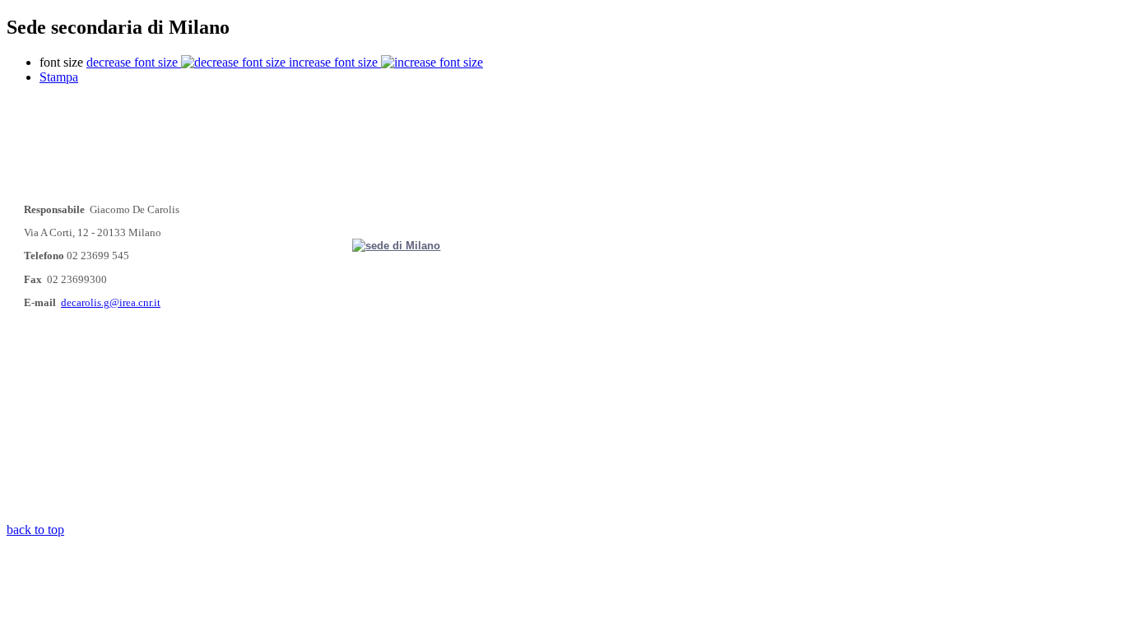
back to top (35, 530)
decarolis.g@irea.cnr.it (110, 302)
